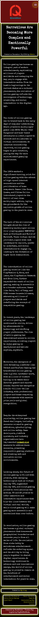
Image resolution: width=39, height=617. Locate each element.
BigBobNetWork (23, 612)
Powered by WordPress (14, 610)
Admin (32, 54)
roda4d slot (23, 442)
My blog (23, 590)
